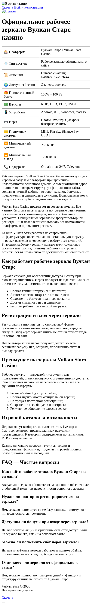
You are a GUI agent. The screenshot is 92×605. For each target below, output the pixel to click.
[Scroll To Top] (3, 602)
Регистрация (33, 7)
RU (36, 590)
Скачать (7, 7)
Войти (19, 7)
